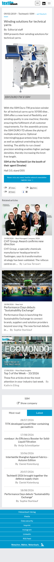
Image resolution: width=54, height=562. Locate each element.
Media (27, 516)
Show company (28, 403)
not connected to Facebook (5, 188)
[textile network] (9, 3)
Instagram (27, 529)
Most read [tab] (14, 412)
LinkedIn (27, 534)
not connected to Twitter (5, 192)
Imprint (27, 525)
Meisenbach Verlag (27, 512)
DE (37, 3)
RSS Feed (27, 538)
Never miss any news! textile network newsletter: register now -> (27, 178)
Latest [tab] (39, 412)
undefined (27, 188)
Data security (27, 521)
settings (26, 191)
